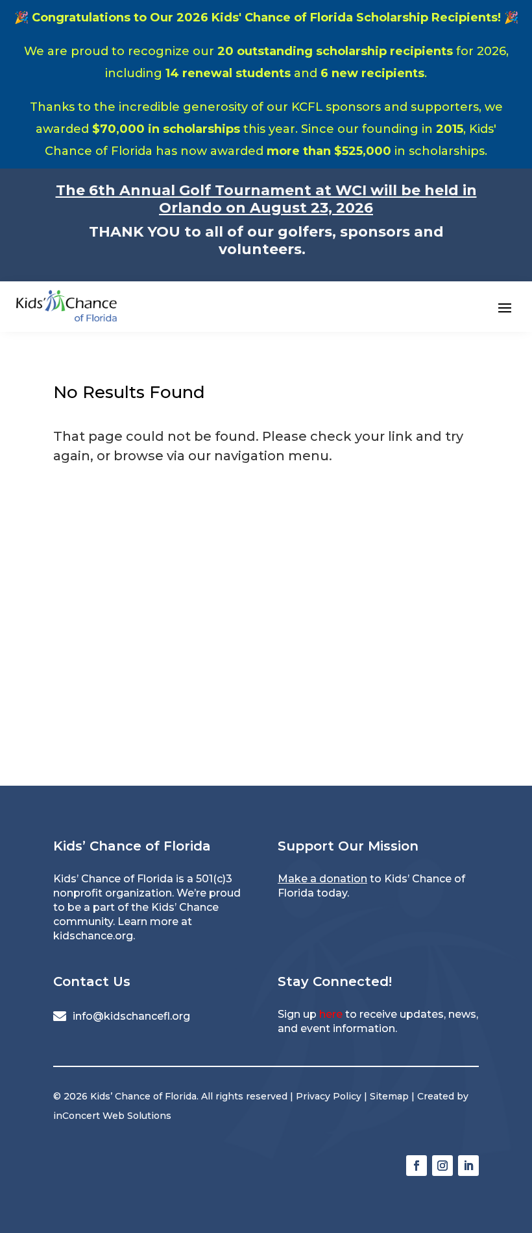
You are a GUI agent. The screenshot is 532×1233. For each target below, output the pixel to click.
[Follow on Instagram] (442, 1165)
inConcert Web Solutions (112, 1115)
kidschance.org (93, 936)
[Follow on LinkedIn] (468, 1165)
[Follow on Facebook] (416, 1165)
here (331, 1014)
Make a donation (322, 879)
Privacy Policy (328, 1096)
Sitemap (389, 1096)
